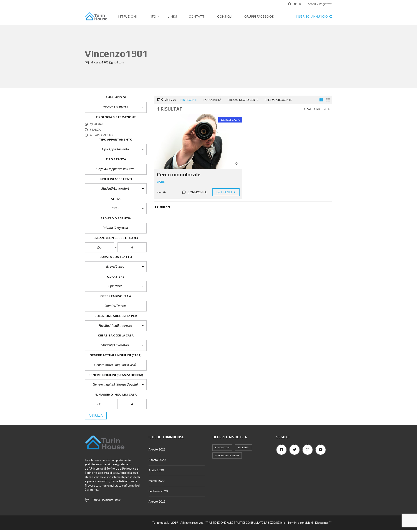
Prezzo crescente (278, 99)
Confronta (197, 192)
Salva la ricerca (316, 109)
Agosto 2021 (157, 449)
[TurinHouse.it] (96, 16)
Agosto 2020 (157, 460)
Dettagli (225, 192)
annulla (96, 415)
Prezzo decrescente (243, 99)
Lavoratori (222, 447)
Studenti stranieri (227, 455)
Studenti (243, 447)
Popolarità (212, 99)
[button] (116, 107)
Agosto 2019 (157, 501)
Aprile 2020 (156, 470)
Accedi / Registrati (320, 4)
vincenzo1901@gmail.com (107, 62)
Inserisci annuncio (312, 16)
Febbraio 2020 (158, 491)
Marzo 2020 (156, 480)
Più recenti (188, 99)
